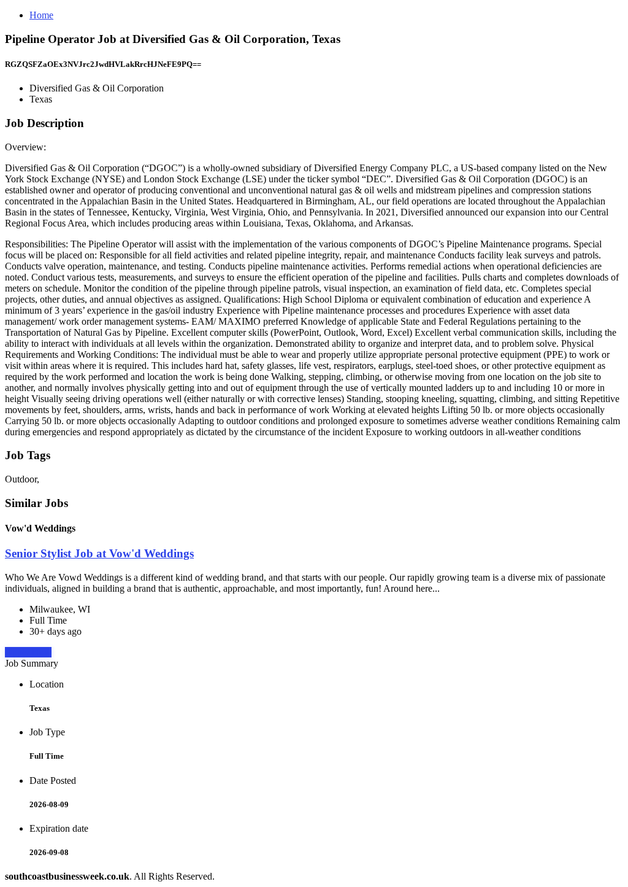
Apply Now (28, 652)
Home (41, 15)
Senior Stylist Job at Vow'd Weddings (99, 553)
